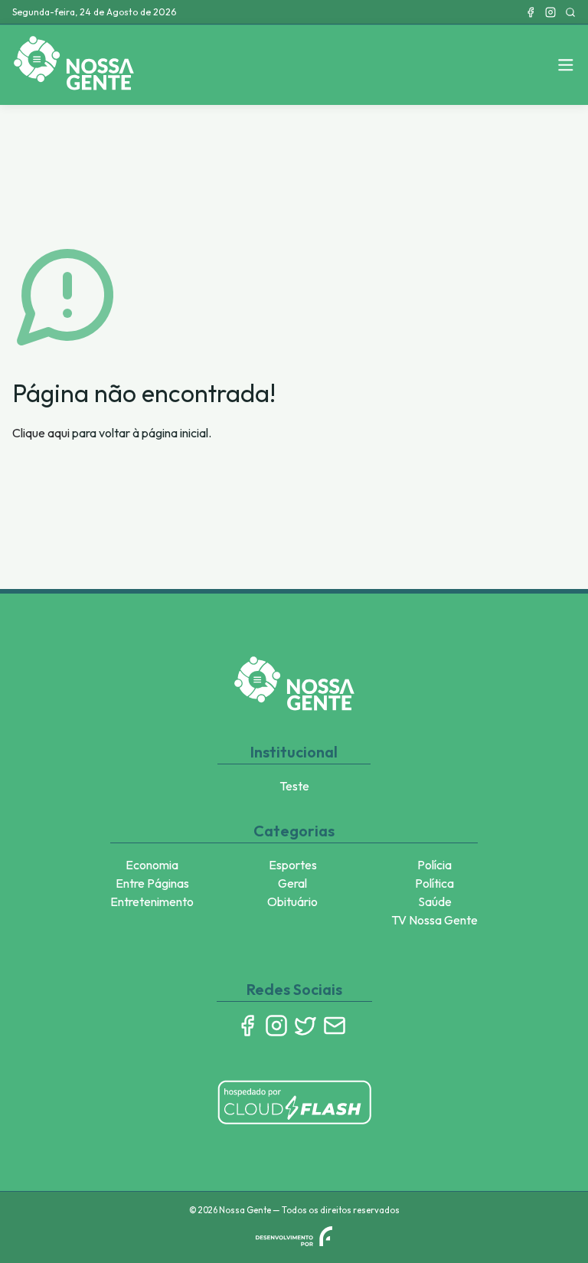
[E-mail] (334, 1025)
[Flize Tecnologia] (294, 1236)
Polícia (434, 864)
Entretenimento (152, 901)
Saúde (435, 901)
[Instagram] (550, 12)
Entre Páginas (152, 883)
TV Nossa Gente (434, 920)
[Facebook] (530, 12)
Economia (152, 864)
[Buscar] (570, 12)
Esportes (293, 864)
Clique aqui (41, 432)
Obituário (292, 901)
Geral (292, 883)
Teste (294, 785)
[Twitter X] (305, 1025)
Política (434, 883)
